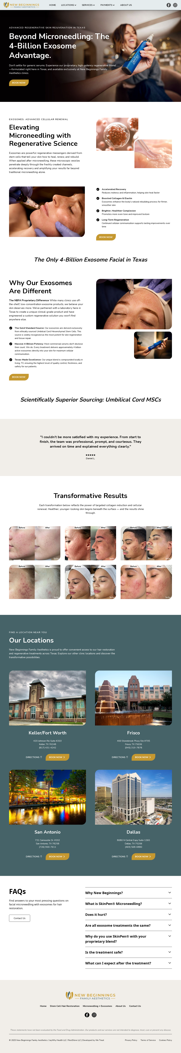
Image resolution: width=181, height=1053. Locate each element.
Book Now (18, 82)
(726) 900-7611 (47, 847)
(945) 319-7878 (133, 747)
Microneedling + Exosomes (97, 1006)
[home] (22, 5)
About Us (126, 5)
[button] (69, 5)
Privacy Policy (131, 1040)
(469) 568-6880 (133, 847)
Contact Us (19, 918)
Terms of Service (148, 1040)
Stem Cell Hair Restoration (64, 1006)
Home (52, 5)
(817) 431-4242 (47, 747)
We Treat (99, 1040)
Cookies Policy (165, 1040)
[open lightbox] (34, 543)
